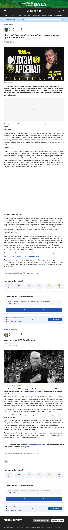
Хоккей (44, 15)
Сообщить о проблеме (41, 520)
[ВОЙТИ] (63, 11)
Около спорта (13, 329)
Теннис (20, 15)
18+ (6, 461)
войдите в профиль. (13, 303)
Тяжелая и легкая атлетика (55, 15)
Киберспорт (36, 15)
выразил (34, 415)
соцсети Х (33, 391)
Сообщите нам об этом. (31, 273)
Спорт (6, 15)
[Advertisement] (34, 109)
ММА (29, 15)
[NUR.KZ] (34, 11)
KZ (59, 11)
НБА (18, 433)
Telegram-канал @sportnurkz (35, 444)
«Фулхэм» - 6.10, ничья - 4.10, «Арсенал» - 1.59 (21, 256)
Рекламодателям (57, 520)
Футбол (14, 15)
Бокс (25, 15)
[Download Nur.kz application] (34, 4)
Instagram (56, 319)
